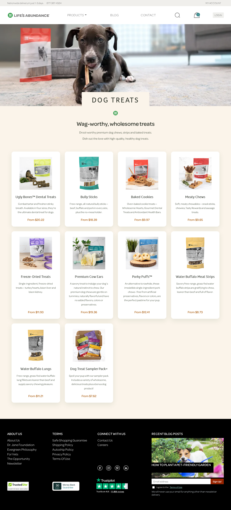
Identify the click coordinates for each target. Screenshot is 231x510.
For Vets (12, 454)
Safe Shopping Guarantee (69, 440)
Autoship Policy (62, 449)
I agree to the (169, 487)
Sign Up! (217, 481)
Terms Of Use (61, 458)
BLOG (114, 15)
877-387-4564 (54, 3)
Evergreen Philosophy (21, 449)
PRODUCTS (75, 15)
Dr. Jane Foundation (20, 445)
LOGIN (218, 15)
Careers (102, 445)
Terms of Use (176, 487)
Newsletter (14, 463)
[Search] (177, 15)
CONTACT (148, 15)
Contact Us (105, 440)
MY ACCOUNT (213, 3)
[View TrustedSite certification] (18, 485)
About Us (13, 440)
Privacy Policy (61, 454)
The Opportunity (18, 458)
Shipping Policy (62, 445)
